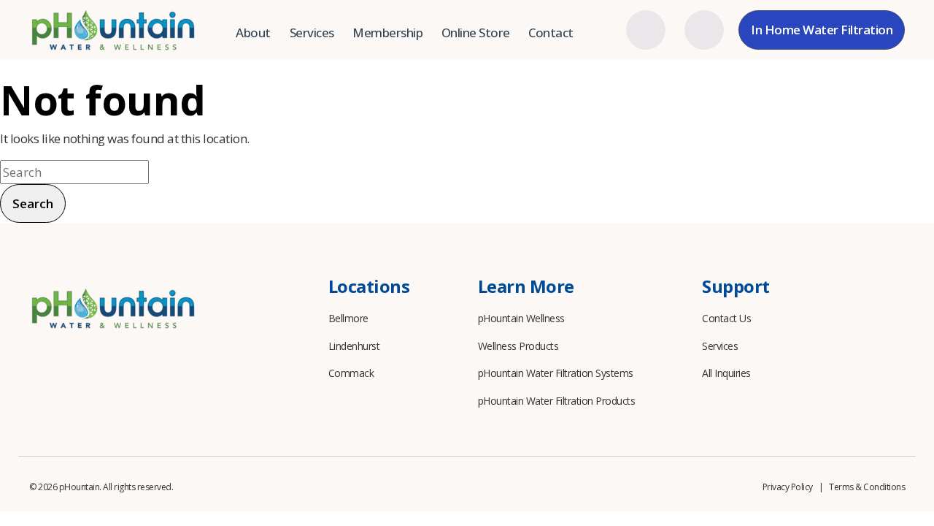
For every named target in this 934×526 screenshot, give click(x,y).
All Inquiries (726, 373)
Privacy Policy (788, 487)
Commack (351, 373)
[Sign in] (645, 30)
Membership (387, 32)
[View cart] (704, 30)
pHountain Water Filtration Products (557, 401)
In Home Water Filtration (821, 29)
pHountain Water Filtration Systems (555, 373)
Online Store (475, 32)
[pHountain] (113, 30)
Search (32, 203)
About (253, 32)
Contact (551, 32)
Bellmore (348, 318)
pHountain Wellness (521, 318)
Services (312, 32)
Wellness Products (518, 346)
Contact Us (726, 318)
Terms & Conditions (867, 487)
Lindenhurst (354, 346)
